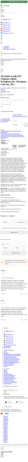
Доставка (6, 372)
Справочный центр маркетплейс (12, 359)
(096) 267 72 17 (6, 24)
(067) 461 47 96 (6, 33)
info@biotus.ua (7, 346)
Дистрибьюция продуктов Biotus (12, 355)
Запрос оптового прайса (10, 357)
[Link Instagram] (7, 407)
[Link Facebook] (5, 407)
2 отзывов (3, 90)
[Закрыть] (2, 448)
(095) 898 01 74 (6, 22)
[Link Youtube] (9, 407)
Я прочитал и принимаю (6, 451)
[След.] (2, 65)
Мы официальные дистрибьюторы (12, 354)
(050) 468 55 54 (6, 31)
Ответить (3, 293)
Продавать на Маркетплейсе (11, 358)
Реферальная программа (10, 378)
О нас (5, 351)
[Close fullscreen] (2, 70)
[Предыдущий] (2, 62)
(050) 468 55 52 (6, 29)
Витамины (6, 47)
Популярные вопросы (9, 381)
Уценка (5, 371)
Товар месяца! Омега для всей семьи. (10, 133)
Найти (2, 16)
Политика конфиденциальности (12, 362)
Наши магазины (8, 383)
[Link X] (11, 407)
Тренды (5, 366)
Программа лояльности (9, 375)
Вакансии (6, 353)
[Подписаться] (5, 392)
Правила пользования (9, 363)
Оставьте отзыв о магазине (10, 382)
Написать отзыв (15, 253)
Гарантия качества (8, 379)
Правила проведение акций (11, 361)
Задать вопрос (14, 232)
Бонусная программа (9, 376)
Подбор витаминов (8, 365)
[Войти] (1, 35)
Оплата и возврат (8, 374)
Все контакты (7, 347)
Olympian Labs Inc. (6, 88)
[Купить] (25, 125)
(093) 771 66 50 (6, 27)
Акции (5, 370)
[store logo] (5, 6)
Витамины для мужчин (9, 49)
